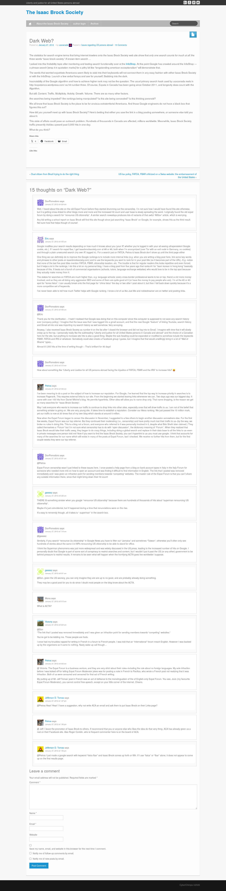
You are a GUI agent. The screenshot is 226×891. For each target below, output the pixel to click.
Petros (48, 385)
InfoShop (131, 63)
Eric (47, 238)
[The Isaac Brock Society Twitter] (198, 2)
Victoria (48, 621)
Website (33, 834)
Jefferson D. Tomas (54, 697)
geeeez (48, 492)
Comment (34, 782)
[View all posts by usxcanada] (70, 45)
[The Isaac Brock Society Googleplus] (185, 2)
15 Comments (121, 45)
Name (33, 813)
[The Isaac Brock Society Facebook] (189, 2)
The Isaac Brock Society (54, 12)
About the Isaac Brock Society (52, 23)
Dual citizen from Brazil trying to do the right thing (55, 174)
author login (79, 23)
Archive (95, 23)
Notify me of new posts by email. (48, 858)
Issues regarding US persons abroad (97, 45)
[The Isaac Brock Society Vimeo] (194, 2)
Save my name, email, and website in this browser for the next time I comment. (67, 848)
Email (32, 823)
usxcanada (63, 45)
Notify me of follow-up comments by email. (53, 853)
